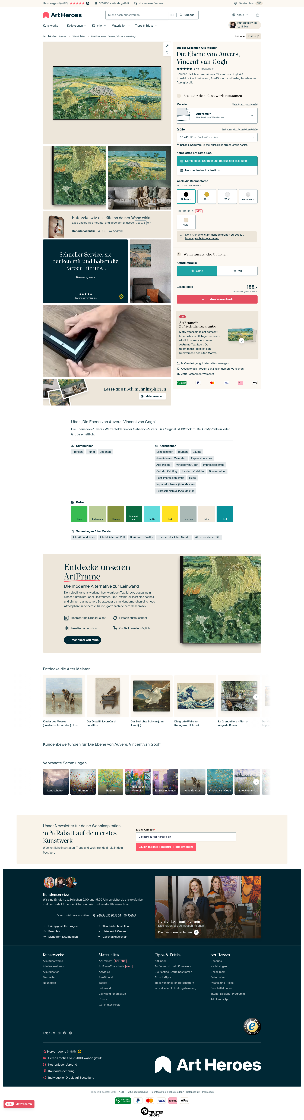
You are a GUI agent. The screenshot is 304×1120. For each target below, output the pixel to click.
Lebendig (106, 452)
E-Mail (245, 26)
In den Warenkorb (220, 299)
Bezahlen (54, 931)
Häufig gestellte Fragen (63, 926)
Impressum (208, 1091)
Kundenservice (247, 23)
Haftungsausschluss (137, 1091)
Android (118, 231)
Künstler (97, 25)
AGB (121, 1091)
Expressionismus (201, 458)
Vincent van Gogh (187, 465)
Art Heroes (220, 955)
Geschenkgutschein (115, 936)
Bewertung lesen (85, 277)
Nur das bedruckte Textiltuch (203, 170)
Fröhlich (78, 452)
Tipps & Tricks (144, 25)
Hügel (193, 478)
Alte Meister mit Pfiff (112, 537)
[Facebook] (70, 1033)
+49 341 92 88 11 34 (109, 915)
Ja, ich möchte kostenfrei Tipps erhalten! (166, 846)
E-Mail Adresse (145, 829)
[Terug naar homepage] (62, 15)
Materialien (119, 25)
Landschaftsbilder (193, 471)
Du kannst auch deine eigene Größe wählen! (214, 144)
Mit (240, 271)
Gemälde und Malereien (171, 458)
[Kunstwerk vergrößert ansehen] (167, 46)
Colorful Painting (166, 471)
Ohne (199, 271)
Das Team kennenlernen (175, 932)
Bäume (197, 452)
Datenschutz (193, 1091)
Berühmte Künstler (141, 537)
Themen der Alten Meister (174, 537)
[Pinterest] (65, 1033)
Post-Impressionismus (170, 478)
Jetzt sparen (19, 1104)
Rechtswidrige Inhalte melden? (167, 1091)
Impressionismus (213, 465)
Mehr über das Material (245, 104)
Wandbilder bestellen (116, 926)
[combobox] (137, 15)
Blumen (183, 452)
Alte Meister (163, 465)
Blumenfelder (217, 471)
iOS (104, 231)
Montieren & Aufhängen (63, 936)
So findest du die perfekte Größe (240, 129)
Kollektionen (75, 25)
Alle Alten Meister (84, 537)
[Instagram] (59, 1033)
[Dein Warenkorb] (257, 14)
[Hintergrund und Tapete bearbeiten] (167, 52)
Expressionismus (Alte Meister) (175, 491)
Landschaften (164, 452)
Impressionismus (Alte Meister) (175, 484)
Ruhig (91, 452)
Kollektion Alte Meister (202, 48)
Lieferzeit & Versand (115, 931)
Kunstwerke (50, 25)
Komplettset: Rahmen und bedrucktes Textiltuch (216, 161)
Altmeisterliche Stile (207, 537)
